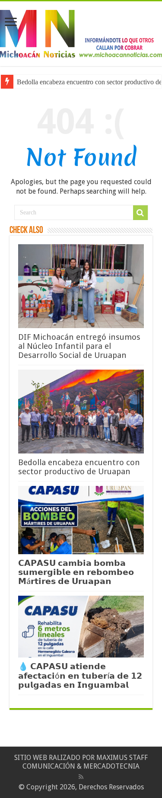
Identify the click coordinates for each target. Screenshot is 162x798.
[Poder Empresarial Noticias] (81, 32)
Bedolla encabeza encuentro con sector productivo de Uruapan (79, 467)
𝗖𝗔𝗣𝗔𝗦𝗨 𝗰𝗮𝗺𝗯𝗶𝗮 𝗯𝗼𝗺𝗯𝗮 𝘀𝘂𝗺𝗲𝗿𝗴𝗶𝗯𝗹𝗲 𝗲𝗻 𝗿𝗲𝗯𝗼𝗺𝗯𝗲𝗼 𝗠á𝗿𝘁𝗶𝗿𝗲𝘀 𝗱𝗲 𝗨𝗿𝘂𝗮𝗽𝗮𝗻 (76, 572)
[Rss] (81, 777)
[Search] (140, 212)
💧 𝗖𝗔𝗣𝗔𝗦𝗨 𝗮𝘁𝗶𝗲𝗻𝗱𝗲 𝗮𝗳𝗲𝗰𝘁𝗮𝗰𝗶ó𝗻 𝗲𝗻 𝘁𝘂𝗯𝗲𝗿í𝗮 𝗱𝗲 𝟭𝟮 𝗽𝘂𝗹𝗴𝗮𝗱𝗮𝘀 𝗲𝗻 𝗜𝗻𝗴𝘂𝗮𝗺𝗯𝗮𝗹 (80, 675)
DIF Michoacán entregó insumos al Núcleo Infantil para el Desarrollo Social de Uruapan (79, 346)
